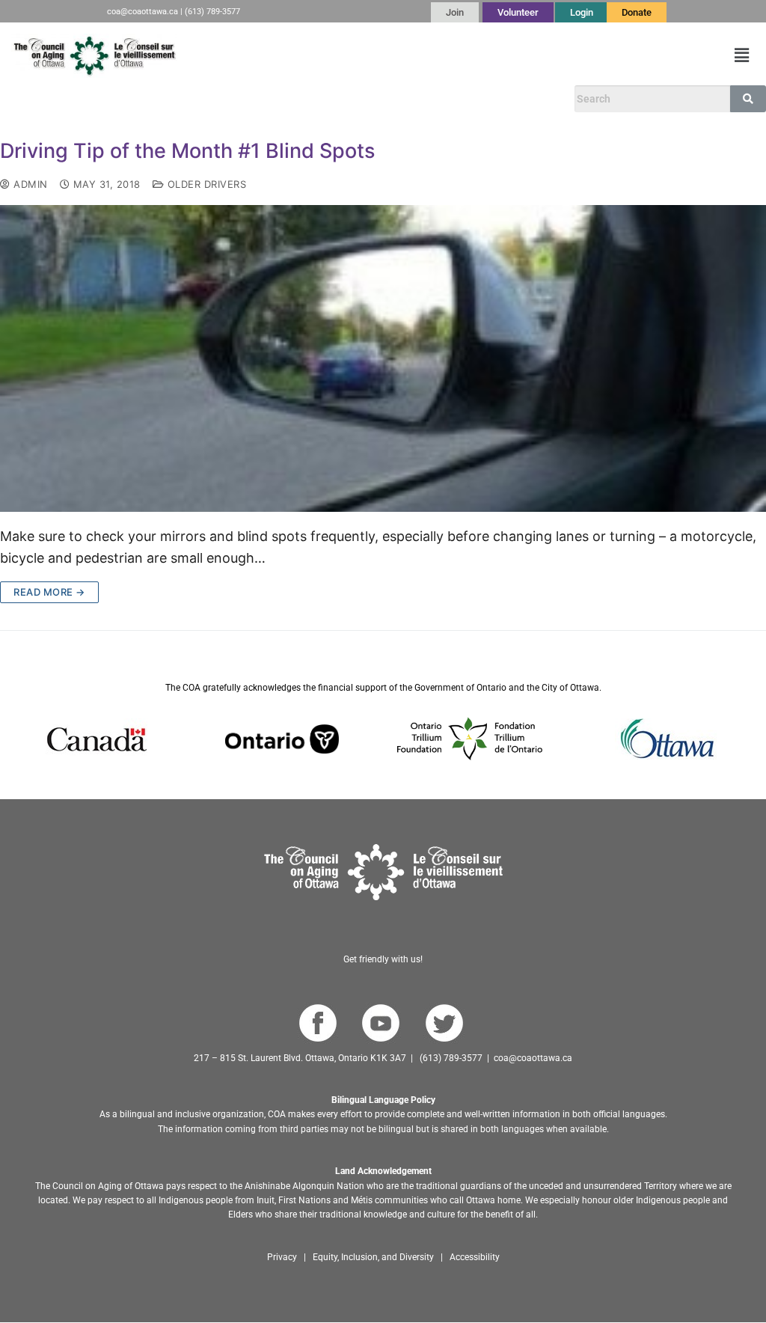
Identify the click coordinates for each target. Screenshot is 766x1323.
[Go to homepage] (383, 872)
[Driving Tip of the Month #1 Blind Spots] (383, 358)
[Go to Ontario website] (282, 739)
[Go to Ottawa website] (666, 739)
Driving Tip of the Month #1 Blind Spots (187, 151)
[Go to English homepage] (94, 56)
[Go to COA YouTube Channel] (380, 1023)
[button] (742, 56)
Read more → (49, 592)
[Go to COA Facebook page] (317, 1023)
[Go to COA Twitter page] (444, 1023)
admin (29, 184)
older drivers (205, 184)
